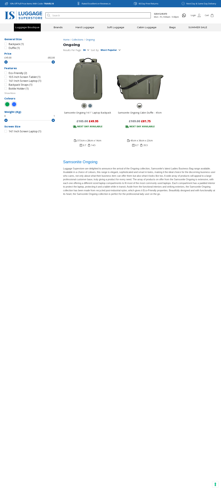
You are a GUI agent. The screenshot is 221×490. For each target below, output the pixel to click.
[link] (7, 104)
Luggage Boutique (27, 27)
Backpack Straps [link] (20, 84)
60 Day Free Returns (148, 3)
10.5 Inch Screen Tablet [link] (24, 77)
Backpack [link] (16, 44)
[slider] (6, 62)
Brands (58, 27)
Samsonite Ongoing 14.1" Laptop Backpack (87, 112)
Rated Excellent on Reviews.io (96, 3)
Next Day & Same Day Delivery (201, 3)
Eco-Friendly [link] (18, 73)
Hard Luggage (84, 27)
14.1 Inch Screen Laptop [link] (25, 81)
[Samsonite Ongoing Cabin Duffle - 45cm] (140, 77)
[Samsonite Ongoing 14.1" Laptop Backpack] (87, 77)
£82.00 (51, 58)
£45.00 (7, 57)
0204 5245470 (160, 13)
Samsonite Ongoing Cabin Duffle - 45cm (140, 112)
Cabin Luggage (146, 27)
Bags (172, 27)
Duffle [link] (14, 48)
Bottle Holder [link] (19, 88)
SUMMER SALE (197, 27)
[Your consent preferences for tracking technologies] (215, 484)
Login (193, 15)
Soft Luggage (115, 27)
